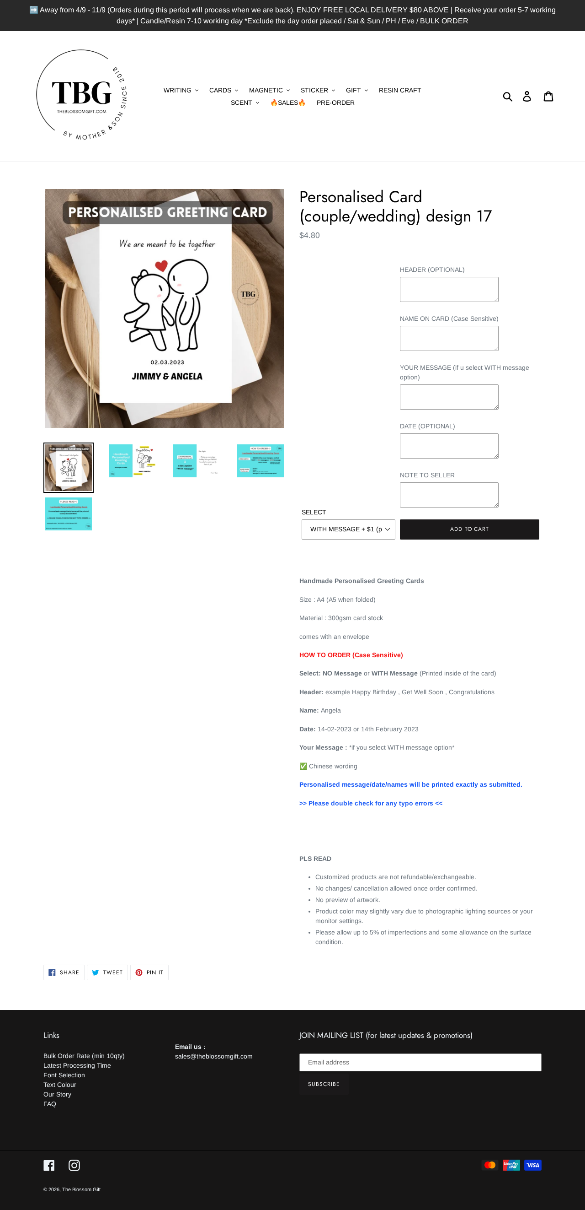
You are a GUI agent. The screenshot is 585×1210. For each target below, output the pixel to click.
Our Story (57, 1094)
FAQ (49, 1103)
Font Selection (64, 1075)
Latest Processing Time (77, 1065)
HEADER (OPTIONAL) (432, 269)
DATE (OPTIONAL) (427, 426)
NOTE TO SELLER (427, 475)
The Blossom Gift (81, 1189)
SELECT (314, 512)
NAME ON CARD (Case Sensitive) (449, 318)
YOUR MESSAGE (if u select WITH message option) (464, 372)
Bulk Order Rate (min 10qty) (84, 1055)
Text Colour (59, 1084)
